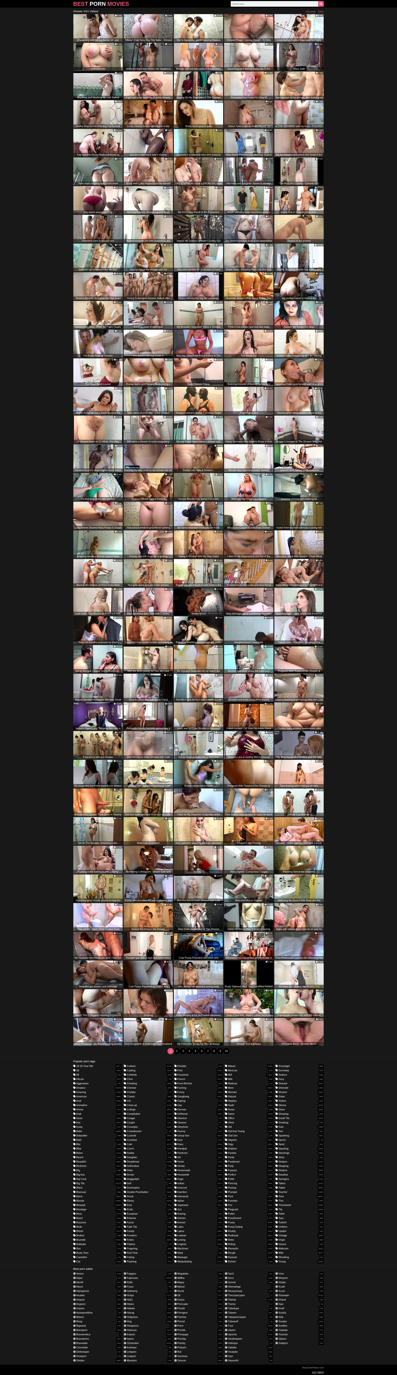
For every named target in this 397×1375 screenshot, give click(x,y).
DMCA (320, 1372)
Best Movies (101, 4)
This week (311, 11)
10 (226, 1051)
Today (321, 11)
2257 (314, 1372)
